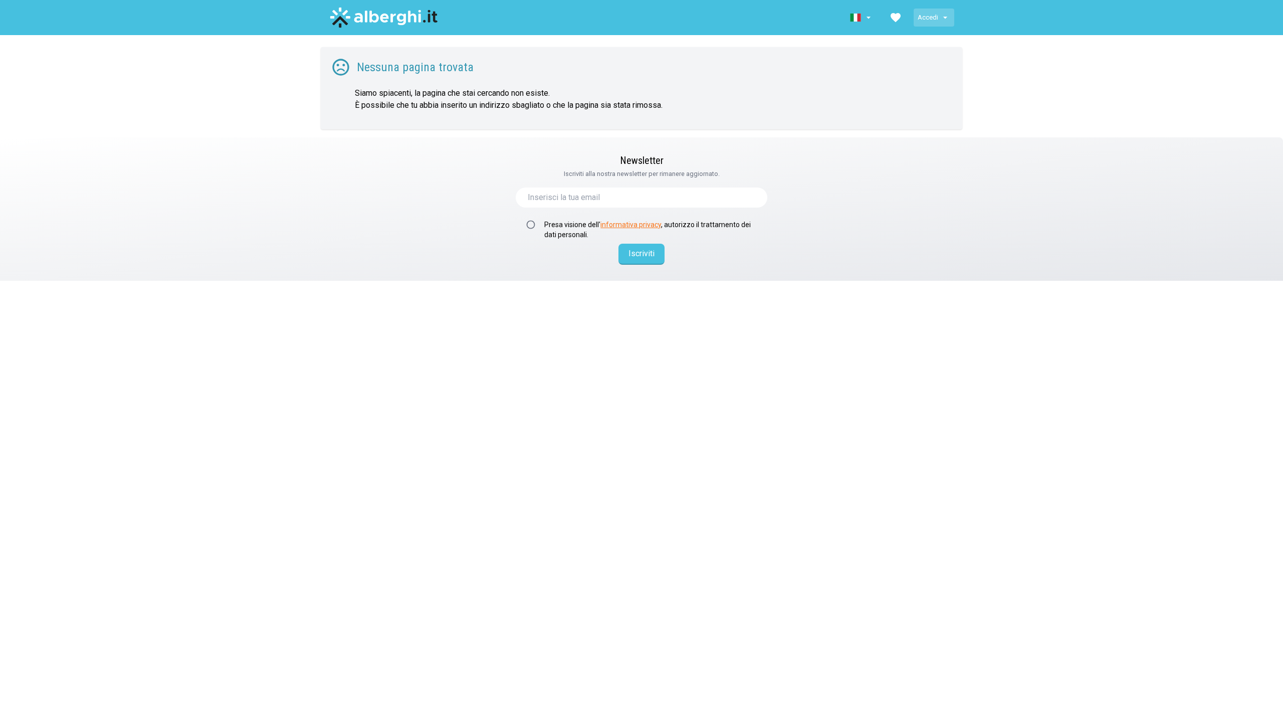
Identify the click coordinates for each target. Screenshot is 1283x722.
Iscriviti (641, 253)
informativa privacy (630, 225)
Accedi (928, 17)
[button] (861, 18)
